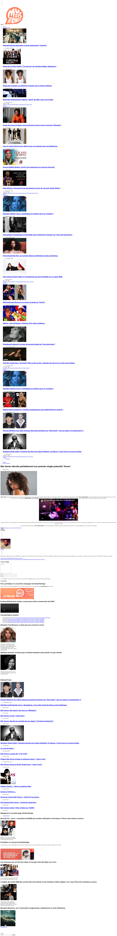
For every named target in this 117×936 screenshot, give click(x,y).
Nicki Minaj (12, 472)
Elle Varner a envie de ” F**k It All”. (13, 769)
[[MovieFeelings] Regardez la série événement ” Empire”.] (14, 58)
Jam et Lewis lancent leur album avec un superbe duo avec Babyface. (30, 162)
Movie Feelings (6, 43)
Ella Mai (18, 297)
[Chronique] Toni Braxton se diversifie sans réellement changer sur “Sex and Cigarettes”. (38, 250)
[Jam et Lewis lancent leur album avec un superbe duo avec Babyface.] (14, 159)
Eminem (17, 472)
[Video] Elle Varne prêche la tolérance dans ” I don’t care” (23, 775)
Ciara (6, 383)
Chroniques (6, 211)
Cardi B (20, 472)
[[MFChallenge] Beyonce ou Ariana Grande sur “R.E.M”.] (14, 315)
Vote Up (2, 544)
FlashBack (5, 299)
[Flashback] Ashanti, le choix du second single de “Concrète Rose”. (29, 360)
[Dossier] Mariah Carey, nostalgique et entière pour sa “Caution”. (28, 229)
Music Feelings (6, 122)
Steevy (2, 565)
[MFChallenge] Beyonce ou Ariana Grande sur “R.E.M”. (24, 318)
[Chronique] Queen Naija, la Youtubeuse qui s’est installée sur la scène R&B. (32, 292)
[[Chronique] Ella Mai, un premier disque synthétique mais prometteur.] (14, 268)
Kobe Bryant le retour (32, 208)
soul (4, 383)
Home (4, 477)
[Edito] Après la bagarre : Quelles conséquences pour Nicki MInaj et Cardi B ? (33, 425)
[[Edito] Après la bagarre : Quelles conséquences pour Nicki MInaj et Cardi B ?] (14, 422)
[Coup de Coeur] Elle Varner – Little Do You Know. (19, 813)
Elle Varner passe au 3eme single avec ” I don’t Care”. (21, 780)
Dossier (21, 297)
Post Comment (3, 596)
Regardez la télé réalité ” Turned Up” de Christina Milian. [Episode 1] (29, 82)
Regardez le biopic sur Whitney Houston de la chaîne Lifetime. (27, 101)
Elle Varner (6, 543)
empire (13, 120)
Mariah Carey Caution (28, 297)
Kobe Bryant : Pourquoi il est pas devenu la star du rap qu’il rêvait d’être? (31, 204)
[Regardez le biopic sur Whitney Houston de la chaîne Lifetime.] (14, 98)
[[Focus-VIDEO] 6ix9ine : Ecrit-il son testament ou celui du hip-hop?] (14, 180)
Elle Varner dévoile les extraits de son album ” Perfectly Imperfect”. (27, 737)
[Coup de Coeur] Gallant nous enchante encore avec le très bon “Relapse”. (32, 141)
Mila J (16, 120)
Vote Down (3, 546)
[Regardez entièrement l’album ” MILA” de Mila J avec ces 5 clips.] (14, 112)
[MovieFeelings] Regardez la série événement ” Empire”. (25, 61)
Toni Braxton (12, 297)
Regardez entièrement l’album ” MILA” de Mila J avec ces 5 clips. (28, 115)
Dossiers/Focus (6, 386)
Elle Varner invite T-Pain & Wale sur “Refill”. (17, 823)
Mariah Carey (6, 297)
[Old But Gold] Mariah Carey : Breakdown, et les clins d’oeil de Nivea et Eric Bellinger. (33, 721)
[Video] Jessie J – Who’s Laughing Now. (15, 802)
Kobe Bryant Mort (22, 208)
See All (4, 121)
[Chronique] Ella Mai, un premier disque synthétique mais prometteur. (30, 271)
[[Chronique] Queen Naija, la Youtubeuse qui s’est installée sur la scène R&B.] (14, 289)
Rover (20, 543)
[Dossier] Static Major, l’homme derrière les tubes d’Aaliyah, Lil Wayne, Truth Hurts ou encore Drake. (42, 467)
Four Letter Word (13, 543)
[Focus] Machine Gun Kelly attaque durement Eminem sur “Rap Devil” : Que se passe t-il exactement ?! (43, 446)
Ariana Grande (11, 383)
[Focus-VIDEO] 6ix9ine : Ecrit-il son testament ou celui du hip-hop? (29, 183)
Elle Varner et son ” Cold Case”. (12, 731)
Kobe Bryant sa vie (13, 208)
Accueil (5, 42)
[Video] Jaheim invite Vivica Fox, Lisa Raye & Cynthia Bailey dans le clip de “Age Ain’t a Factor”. (22, 575)
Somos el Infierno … (8, 807)
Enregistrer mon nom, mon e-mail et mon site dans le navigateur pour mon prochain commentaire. (26, 594)
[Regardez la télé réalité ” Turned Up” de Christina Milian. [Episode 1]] (12, 79)
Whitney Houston (7, 120)
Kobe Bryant (6, 208)
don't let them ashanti (24, 383)
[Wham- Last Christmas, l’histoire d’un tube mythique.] (14, 336)
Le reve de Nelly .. (7, 764)
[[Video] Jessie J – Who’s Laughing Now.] (8, 799)
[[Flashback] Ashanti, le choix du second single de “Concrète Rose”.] (14, 357)
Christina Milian (22, 120)
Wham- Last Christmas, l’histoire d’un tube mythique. (24, 339)
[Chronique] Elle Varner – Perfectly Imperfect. (18, 818)
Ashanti (17, 383)
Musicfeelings (6, 831)
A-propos (7, 474)
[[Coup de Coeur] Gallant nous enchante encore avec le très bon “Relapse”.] (14, 138)
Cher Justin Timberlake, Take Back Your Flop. (11, 574)
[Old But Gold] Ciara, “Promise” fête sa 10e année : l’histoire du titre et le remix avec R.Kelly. (39, 379)
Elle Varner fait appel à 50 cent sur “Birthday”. (18, 726)
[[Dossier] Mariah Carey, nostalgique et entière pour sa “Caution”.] (14, 226)
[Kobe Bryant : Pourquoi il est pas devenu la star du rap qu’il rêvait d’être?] (14, 201)
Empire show (29, 120)
